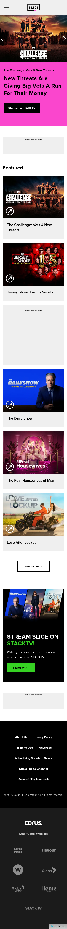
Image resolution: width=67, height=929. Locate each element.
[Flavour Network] (49, 850)
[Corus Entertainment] (33, 823)
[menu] (6, 7)
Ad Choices (59, 926)
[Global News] (18, 889)
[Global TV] (49, 870)
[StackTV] (33, 908)
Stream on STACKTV (22, 108)
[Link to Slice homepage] (33, 7)
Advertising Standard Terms (33, 758)
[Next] (63, 38)
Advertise (45, 748)
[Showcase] (18, 850)
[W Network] (18, 870)
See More (32, 566)
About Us (21, 737)
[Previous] (3, 38)
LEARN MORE (21, 668)
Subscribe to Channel (33, 769)
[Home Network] (49, 889)
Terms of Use (24, 748)
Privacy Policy (43, 737)
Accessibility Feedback (33, 779)
